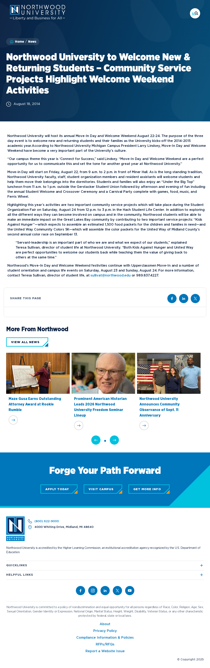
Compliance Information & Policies (105, 637)
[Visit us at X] (195, 298)
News (32, 41)
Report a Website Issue (105, 651)
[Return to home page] (15, 540)
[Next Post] (114, 440)
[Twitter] (117, 590)
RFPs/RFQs (105, 644)
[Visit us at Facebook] (172, 298)
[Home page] (37, 19)
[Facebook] (80, 590)
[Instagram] (92, 590)
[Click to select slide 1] (105, 441)
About (105, 624)
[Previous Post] (95, 440)
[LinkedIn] (105, 590)
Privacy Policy (105, 631)
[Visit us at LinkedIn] (183, 298)
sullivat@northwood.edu (110, 275)
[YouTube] (129, 590)
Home (19, 41)
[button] (195, 13)
